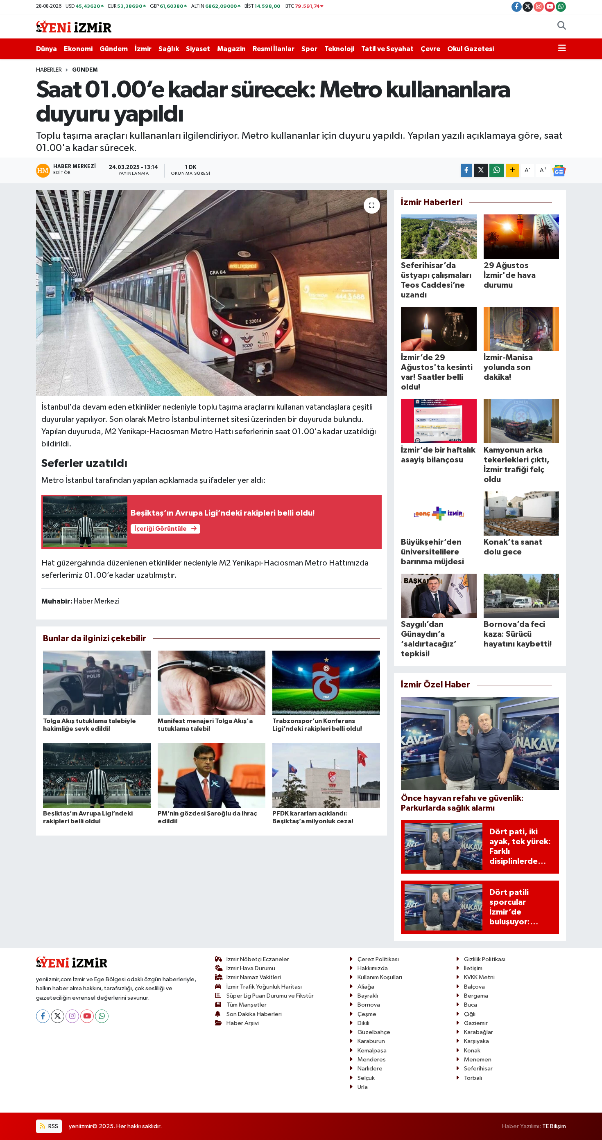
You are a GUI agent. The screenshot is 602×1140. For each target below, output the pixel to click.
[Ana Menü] (562, 49)
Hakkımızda (373, 968)
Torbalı (473, 1078)
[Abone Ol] (559, 170)
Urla (363, 1087)
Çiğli (469, 1014)
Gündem (114, 48)
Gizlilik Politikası (484, 959)
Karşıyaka (476, 1041)
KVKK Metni (479, 977)
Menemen (477, 1060)
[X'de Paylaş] (481, 170)
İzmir (143, 48)
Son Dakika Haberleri (254, 1014)
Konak (472, 1051)
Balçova (474, 987)
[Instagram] (72, 1016)
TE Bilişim (554, 1126)
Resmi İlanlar (273, 48)
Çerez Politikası (378, 959)
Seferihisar (478, 1069)
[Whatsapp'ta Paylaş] (496, 170)
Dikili (363, 1023)
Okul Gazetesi (470, 48)
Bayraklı (368, 996)
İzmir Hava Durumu (250, 968)
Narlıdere (370, 1069)
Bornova (369, 1005)
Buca (470, 1005)
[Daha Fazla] (512, 170)
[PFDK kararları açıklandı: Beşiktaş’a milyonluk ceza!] (326, 775)
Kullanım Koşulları (380, 977)
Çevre (430, 48)
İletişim (473, 968)
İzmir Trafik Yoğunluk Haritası (264, 987)
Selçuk (366, 1078)
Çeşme (367, 1014)
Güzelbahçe (374, 1032)
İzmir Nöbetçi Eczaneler (257, 959)
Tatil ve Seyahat (387, 48)
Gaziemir (476, 1023)
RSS (52, 1126)
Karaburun (371, 1041)
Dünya (46, 48)
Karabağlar (478, 1032)
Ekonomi (78, 48)
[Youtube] (87, 1016)
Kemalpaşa (372, 1051)
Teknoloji (339, 48)
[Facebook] (43, 1016)
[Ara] (561, 26)
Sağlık (168, 48)
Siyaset (198, 48)
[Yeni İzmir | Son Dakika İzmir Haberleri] (73, 26)
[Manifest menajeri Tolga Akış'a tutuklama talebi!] (211, 682)
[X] (57, 1016)
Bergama (476, 996)
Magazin (231, 48)
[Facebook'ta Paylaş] (466, 170)
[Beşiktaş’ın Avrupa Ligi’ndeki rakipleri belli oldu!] (97, 775)
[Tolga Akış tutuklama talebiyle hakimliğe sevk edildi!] (97, 682)
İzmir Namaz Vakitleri (253, 977)
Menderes (372, 1060)
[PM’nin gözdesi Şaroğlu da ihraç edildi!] (211, 775)
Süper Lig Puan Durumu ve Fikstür (270, 996)
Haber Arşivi (242, 1023)
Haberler (49, 70)
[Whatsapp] (102, 1016)
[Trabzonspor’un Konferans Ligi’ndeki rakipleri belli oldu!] (326, 682)
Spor (309, 48)
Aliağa (366, 987)
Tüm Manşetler (246, 1005)
